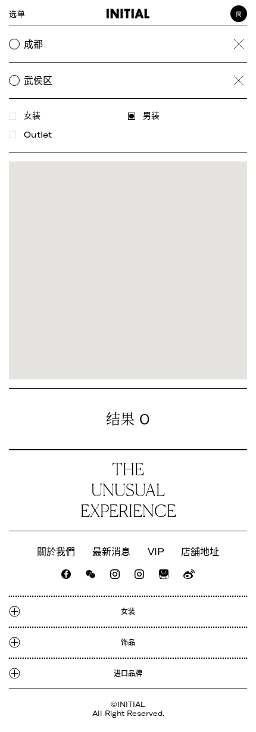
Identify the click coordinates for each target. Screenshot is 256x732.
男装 (151, 116)
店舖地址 (200, 551)
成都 (33, 44)
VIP (156, 551)
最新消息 (111, 551)
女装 (32, 116)
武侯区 (38, 80)
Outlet (38, 135)
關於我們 (56, 551)
